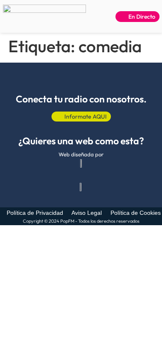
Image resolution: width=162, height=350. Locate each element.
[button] (96, 16)
